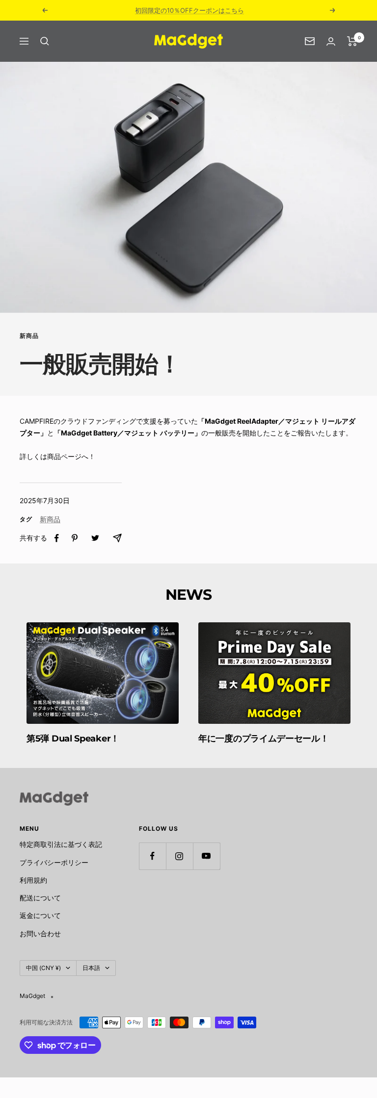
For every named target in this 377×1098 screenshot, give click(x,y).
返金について (40, 915)
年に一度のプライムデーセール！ (263, 738)
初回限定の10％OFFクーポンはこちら (189, 10)
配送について (40, 898)
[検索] (44, 41)
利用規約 (33, 880)
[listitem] (56, 538)
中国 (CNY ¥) (43, 967)
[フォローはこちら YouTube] (206, 856)
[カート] (352, 41)
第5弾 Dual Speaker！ (73, 738)
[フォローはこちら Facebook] (152, 856)
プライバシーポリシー (54, 862)
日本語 (91, 967)
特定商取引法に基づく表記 (61, 844)
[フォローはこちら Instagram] (179, 856)
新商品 (29, 335)
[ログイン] (330, 41)
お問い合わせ (40, 933)
